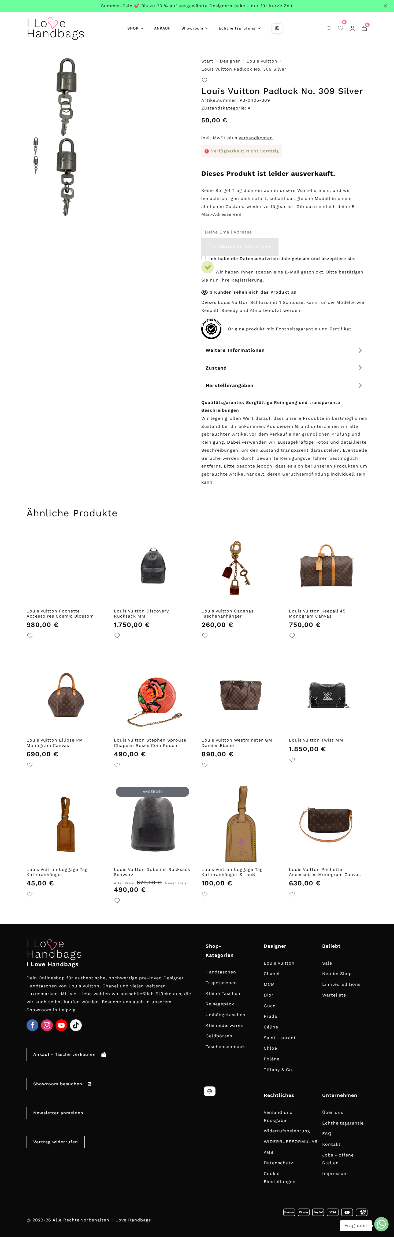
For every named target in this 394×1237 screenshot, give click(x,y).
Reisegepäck (220, 1003)
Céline (271, 1027)
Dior (269, 995)
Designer (230, 61)
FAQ (327, 1133)
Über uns (332, 1112)
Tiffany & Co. (278, 1069)
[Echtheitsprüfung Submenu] (261, 28)
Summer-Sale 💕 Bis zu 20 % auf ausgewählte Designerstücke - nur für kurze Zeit (197, 5)
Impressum (335, 1173)
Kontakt (331, 1144)
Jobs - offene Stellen (338, 1159)
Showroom (192, 28)
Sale (327, 963)
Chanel (272, 973)
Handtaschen (221, 972)
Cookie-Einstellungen (280, 1177)
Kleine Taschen (223, 993)
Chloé (270, 1048)
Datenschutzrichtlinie (265, 258)
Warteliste (334, 995)
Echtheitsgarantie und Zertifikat (313, 328)
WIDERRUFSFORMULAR (291, 1141)
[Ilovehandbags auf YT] (61, 1025)
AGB (268, 1152)
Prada (270, 1016)
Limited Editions (341, 984)
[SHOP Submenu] (144, 28)
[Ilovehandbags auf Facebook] (32, 1025)
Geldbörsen (219, 1035)
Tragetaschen (221, 982)
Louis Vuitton (262, 61)
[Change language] (277, 28)
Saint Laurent (280, 1037)
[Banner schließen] (385, 6)
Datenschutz (278, 1162)
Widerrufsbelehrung (287, 1130)
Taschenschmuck (225, 1046)
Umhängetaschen (226, 1014)
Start (207, 61)
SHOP (133, 28)
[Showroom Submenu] (208, 28)
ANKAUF (162, 28)
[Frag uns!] (381, 1224)
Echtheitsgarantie (343, 1123)
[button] (204, 81)
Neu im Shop (337, 973)
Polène (272, 1058)
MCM (269, 984)
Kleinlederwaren (225, 1025)
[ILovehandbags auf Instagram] (47, 1025)
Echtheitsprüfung (237, 28)
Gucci (270, 1005)
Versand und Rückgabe (278, 1116)
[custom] (76, 1025)
